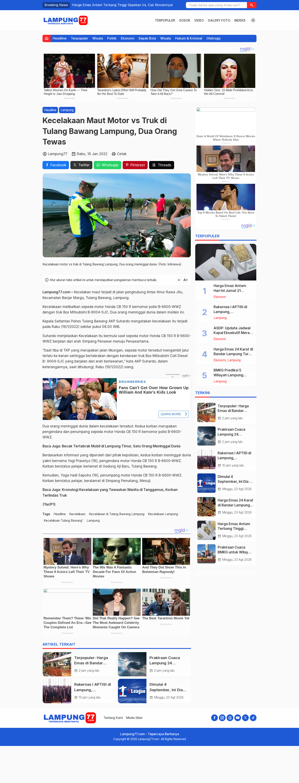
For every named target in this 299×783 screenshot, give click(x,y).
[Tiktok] (253, 717)
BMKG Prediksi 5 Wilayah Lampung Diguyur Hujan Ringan (231, 375)
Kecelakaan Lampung (163, 514)
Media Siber (134, 718)
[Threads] (230, 717)
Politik (112, 38)
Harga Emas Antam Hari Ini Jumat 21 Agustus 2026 (230, 291)
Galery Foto (219, 20)
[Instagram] (222, 717)
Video (199, 20)
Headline (60, 38)
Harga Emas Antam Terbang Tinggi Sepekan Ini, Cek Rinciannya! (122, 5)
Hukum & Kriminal (188, 38)
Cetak (122, 154)
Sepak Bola (147, 38)
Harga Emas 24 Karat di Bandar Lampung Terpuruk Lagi (235, 505)
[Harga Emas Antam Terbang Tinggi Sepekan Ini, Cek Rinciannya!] (206, 530)
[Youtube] (237, 717)
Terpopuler (165, 20)
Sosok (184, 20)
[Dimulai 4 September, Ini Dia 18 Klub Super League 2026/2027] (132, 691)
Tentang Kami (113, 718)
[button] (251, 5)
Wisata (97, 38)
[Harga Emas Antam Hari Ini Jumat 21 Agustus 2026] (225, 262)
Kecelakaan (77, 514)
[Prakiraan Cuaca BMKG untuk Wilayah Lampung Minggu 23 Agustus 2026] (206, 554)
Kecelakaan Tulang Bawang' (63, 520)
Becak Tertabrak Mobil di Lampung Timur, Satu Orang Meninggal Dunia (121, 446)
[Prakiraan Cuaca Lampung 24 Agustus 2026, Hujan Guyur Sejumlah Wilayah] (132, 664)
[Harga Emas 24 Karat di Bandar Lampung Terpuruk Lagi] (206, 506)
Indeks (240, 20)
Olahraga (213, 38)
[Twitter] (245, 717)
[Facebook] (214, 717)
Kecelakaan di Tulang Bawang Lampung (116, 514)
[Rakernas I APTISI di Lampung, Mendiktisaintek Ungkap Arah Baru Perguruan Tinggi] (57, 691)
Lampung (67, 110)
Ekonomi (127, 38)
